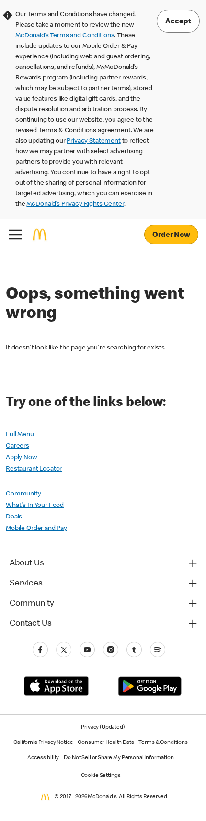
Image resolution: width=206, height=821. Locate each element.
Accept (178, 22)
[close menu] (15, 234)
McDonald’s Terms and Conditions (64, 36)
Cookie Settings (101, 776)
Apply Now (21, 457)
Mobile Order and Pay (36, 528)
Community (23, 494)
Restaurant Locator (34, 469)
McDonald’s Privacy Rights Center (75, 204)
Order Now (171, 235)
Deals (14, 517)
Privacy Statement (93, 141)
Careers (17, 446)
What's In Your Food (35, 505)
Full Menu (20, 434)
